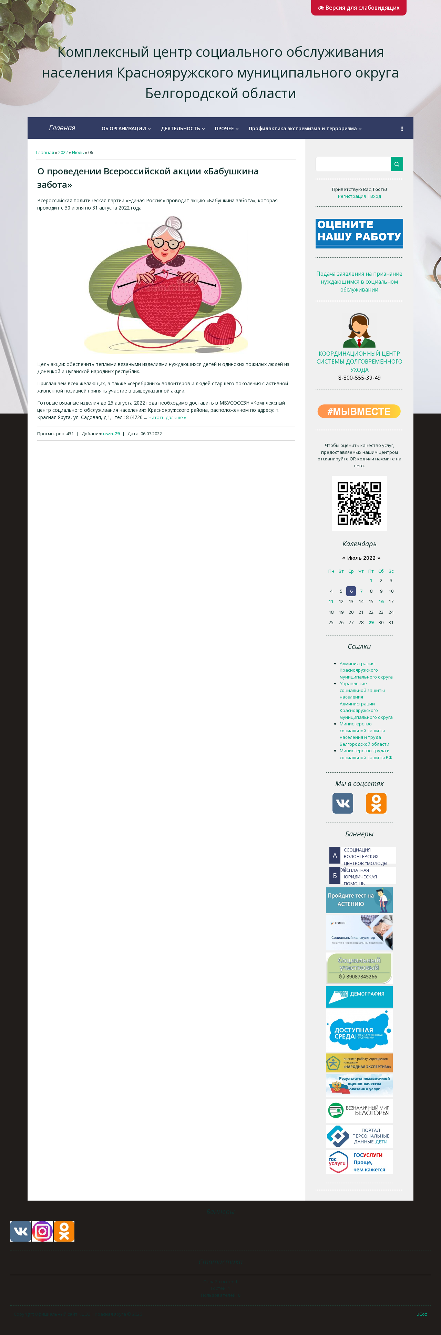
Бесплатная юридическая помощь (355, 875)
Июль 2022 (361, 557)
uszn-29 (111, 433)
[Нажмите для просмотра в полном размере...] (166, 352)
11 (331, 601)
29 (371, 622)
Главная (62, 127)
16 (381, 601)
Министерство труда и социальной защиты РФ (366, 754)
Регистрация (352, 196)
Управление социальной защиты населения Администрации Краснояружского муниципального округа (366, 700)
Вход (375, 196)
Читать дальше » (167, 417)
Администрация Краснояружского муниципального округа (366, 670)
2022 (63, 152)
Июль (78, 152)
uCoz (422, 1314)
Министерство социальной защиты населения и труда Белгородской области (364, 734)
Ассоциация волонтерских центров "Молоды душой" (358, 855)
